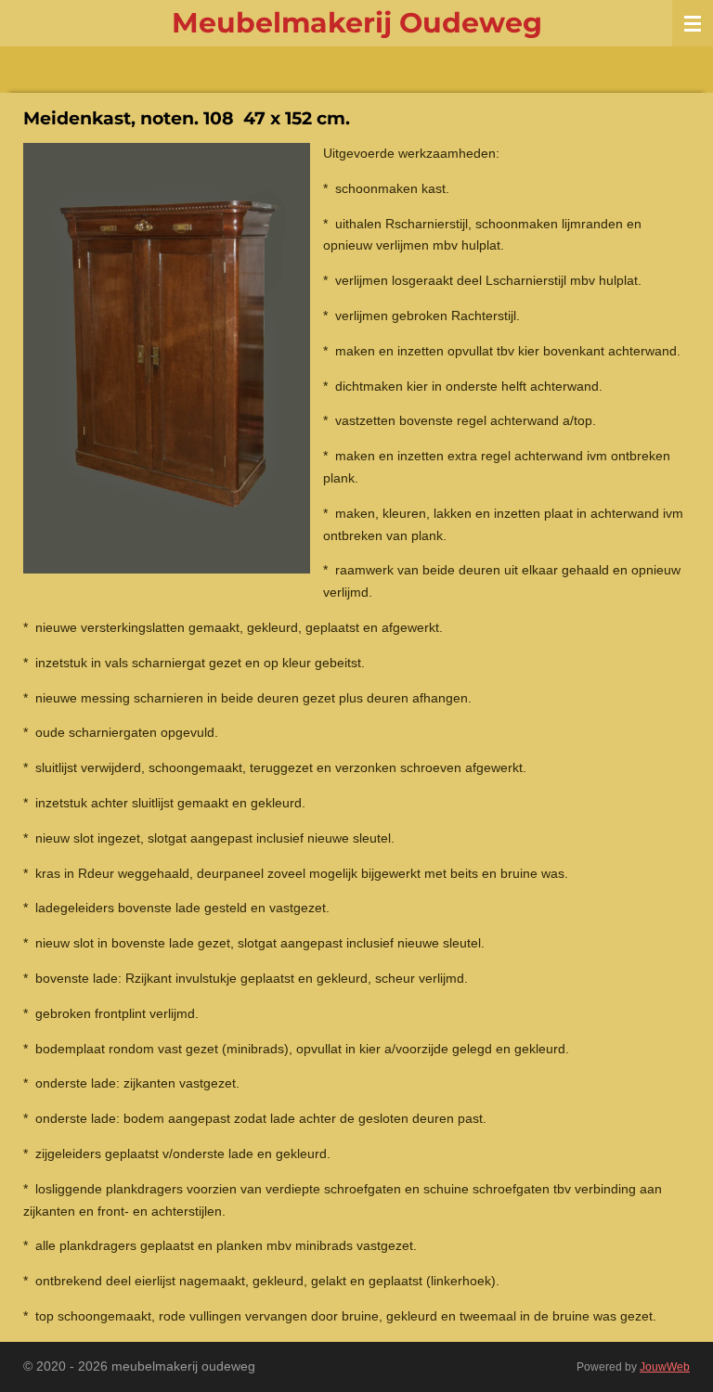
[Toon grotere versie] (166, 358)
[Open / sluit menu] (692, 23)
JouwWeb (665, 1366)
